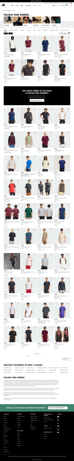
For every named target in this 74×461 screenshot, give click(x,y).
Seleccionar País (63, 456)
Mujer (12, 5)
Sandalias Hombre (18, 370)
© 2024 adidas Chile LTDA (37, 459)
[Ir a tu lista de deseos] (68, 5)
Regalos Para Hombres (19, 367)
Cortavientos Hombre (30, 370)
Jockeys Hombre (18, 372)
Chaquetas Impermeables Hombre (53, 372)
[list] (37, 30)
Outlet (39, 5)
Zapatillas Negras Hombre (29, 368)
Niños (22, 5)
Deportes (35, 5)
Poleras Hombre (7, 372)
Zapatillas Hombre (7, 367)
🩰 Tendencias (28, 5)
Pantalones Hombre (30, 372)
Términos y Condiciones (18, 456)
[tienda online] (3, 5)
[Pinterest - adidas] (63, 426)
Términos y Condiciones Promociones (44, 456)
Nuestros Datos (11, 456)
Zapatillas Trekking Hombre (64, 372)
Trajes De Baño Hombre (53, 367)
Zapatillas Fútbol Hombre (63, 370)
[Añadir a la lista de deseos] (18, 37)
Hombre (17, 5)
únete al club (68, 3)
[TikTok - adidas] (63, 429)
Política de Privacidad (55, 456)
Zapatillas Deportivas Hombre (41, 372)
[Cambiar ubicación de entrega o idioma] (71, 3)
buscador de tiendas (47, 3)
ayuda (52, 3)
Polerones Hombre (7, 370)
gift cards (63, 3)
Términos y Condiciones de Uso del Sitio (30, 456)
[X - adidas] (63, 423)
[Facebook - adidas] (63, 416)
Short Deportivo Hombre (42, 367)
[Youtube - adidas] (63, 432)
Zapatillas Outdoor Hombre (52, 370)
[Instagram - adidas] (63, 420)
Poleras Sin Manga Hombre (64, 368)
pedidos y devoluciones (57, 3)
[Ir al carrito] (71, 5)
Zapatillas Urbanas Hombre (41, 370)
